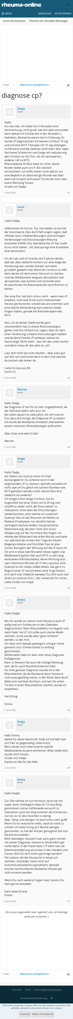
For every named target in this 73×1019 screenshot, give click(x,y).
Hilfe (28, 989)
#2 (68, 377)
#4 (68, 588)
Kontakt (17, 989)
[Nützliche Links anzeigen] (68, 85)
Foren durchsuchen (14, 20)
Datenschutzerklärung (33, 998)
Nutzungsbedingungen (48, 989)
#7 (68, 901)
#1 (68, 192)
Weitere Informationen (42, 1014)
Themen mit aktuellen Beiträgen (48, 20)
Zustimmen (25, 1014)
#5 (68, 710)
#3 (68, 447)
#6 (68, 767)
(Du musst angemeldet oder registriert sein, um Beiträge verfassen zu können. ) (36, 914)
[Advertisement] (36, 55)
